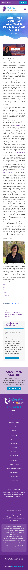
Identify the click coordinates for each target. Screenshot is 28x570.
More (4, 298)
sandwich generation (16, 314)
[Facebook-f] (8, 407)
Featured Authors (14, 422)
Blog (4, 287)
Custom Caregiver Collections (14, 468)
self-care (7, 316)
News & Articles (14, 480)
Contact (14, 430)
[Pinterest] (18, 407)
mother (7, 314)
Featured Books (14, 472)
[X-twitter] (10, 407)
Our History (14, 451)
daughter (7, 312)
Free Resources (14, 476)
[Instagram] (13, 407)
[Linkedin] (20, 407)
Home (14, 415)
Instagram (6, 295)
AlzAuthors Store (14, 443)
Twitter (4, 292)
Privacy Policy (14, 455)
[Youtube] (15, 407)
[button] (13, 303)
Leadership (14, 447)
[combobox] (10, 2)
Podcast (5, 284)
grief (12, 312)
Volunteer (14, 439)
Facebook (5, 290)
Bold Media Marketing (17, 566)
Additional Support (14, 464)
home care (17, 312)
